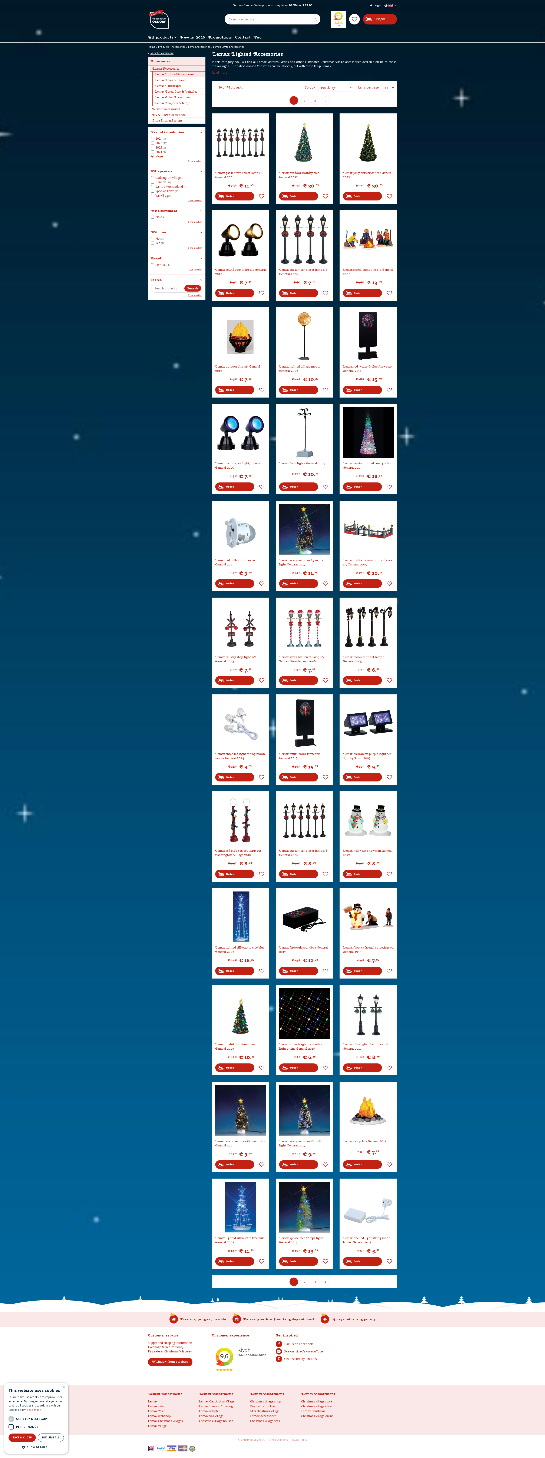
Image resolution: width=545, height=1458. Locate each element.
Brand (156, 258)
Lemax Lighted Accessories (174, 74)
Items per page (368, 87)
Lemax (152, 1401)
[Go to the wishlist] (354, 19)
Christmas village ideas (317, 1406)
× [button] (63, 1387)
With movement (164, 211)
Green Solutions (278, 1440)
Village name (161, 171)
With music (160, 232)
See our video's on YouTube (303, 1351)
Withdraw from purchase (170, 1362)
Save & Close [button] (22, 1437)
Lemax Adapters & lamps (173, 103)
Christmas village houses (216, 1421)
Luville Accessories (166, 109)
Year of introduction (167, 132)
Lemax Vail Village (211, 1416)
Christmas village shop (265, 1401)
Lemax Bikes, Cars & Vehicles (176, 91)
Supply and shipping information (170, 1343)
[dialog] (36, 1418)
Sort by (310, 87)
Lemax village (157, 1426)
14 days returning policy (353, 1319)
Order (230, 196)
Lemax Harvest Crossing (216, 1406)
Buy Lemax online (262, 1406)
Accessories (160, 61)
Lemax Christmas (313, 1411)
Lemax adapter (209, 1411)
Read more (219, 72)
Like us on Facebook (298, 1344)
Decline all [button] (50, 1437)
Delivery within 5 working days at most (278, 1319)
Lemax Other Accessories (173, 97)
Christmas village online (317, 1416)
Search (156, 280)
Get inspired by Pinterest (301, 1359)
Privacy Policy (299, 1440)
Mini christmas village (265, 1411)
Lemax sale (156, 1406)
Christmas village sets (265, 1421)
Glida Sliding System (167, 120)
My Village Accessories (169, 115)
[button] (36, 1447)
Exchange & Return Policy (165, 1347)
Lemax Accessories (165, 68)
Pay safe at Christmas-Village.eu (170, 1351)
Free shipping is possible (203, 1319)
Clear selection (195, 161)
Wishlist (261, 196)
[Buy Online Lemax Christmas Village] (158, 16)
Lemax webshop (159, 1416)
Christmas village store (317, 1401)
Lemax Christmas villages (165, 1421)
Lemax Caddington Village (217, 1401)
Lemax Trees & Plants (170, 80)
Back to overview (162, 53)
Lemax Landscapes (168, 86)
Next (325, 100)
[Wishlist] (354, 19)
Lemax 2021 (156, 1411)
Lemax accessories (263, 1416)
